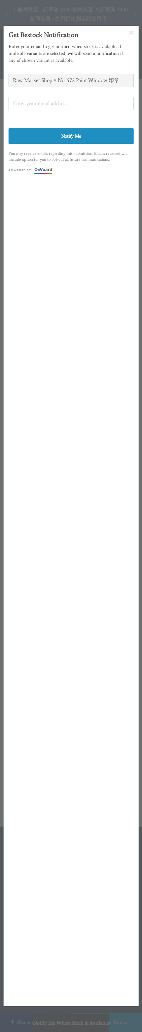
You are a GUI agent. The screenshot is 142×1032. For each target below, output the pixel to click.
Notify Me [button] (71, 136)
